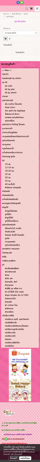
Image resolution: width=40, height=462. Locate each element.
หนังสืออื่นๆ (9, 346)
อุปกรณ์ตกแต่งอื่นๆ (12, 245)
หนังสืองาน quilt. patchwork (17, 319)
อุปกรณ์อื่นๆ (9, 120)
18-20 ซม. (9, 171)
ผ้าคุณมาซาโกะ (10, 298)
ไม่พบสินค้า (7, 45)
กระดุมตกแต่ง (10, 241)
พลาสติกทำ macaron (10, 248)
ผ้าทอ (7, 275)
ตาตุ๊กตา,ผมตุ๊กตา (9, 260)
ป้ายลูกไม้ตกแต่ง (11, 211)
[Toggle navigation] (37, 8)
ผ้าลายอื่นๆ (9, 312)
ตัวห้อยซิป (6, 191)
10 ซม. (8, 164)
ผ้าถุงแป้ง (8, 302)
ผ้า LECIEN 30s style (14, 291)
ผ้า (3, 264)
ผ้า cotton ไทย (11, 305)
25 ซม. (8, 174)
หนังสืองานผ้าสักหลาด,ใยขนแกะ (16, 326)
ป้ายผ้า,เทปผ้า (10, 231)
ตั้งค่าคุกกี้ (13, 458)
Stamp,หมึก (7, 252)
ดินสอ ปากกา (10, 107)
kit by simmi (10, 92)
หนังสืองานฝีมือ (8, 315)
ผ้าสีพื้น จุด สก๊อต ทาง (13, 288)
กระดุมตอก (6, 144)
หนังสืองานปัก (10, 336)
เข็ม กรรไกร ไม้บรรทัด (13, 104)
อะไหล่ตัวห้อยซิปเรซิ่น (10, 199)
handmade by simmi (11, 78)
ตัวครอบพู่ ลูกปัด (8, 156)
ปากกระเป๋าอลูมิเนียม (9, 132)
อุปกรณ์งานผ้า (7, 100)
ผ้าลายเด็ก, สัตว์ (11, 281)
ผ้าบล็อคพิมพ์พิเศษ (12, 268)
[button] (26, 8)
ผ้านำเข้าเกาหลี (10, 271)
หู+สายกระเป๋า (7, 128)
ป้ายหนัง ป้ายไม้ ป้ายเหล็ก (14, 235)
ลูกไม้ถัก (8, 214)
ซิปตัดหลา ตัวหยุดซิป (13, 187)
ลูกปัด (7, 238)
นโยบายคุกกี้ (18, 454)
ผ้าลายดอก (9, 285)
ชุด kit (4, 82)
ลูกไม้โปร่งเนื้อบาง (11, 221)
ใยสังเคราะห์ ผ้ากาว (12, 114)
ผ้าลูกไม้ (5, 207)
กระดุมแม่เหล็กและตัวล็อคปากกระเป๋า (15, 136)
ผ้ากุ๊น (4, 256)
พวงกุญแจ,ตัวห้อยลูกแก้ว (11, 203)
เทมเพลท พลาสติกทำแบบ (14, 117)
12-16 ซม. (9, 167)
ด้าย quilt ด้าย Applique (15, 110)
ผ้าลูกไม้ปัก (9, 217)
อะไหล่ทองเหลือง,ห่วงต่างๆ (12, 152)
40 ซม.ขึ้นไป (10, 184)
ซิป (3, 160)
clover (5, 96)
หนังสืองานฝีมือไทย (12, 342)
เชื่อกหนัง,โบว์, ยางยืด (13, 228)
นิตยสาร (8, 339)
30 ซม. (8, 177)
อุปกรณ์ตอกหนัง (8, 140)
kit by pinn (10, 89)
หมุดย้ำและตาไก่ (8, 148)
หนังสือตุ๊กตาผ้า (11, 322)
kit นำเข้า (8, 86)
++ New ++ (6, 70)
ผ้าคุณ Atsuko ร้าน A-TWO (16, 295)
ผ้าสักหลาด (9, 308)
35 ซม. (8, 181)
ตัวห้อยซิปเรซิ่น (8, 195)
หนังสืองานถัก (10, 332)
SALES (5, 74)
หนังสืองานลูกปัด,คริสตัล (14, 329)
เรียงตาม (7, 28)
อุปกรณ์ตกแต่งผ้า (9, 224)
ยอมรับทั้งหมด (25, 458)
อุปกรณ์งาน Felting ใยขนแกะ (13, 124)
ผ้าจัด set (9, 278)
